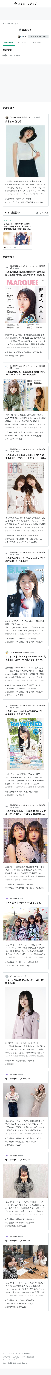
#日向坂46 (9, 199)
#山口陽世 (19, 355)
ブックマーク (8, 220)
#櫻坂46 (9, 352)
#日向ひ (40, 1138)
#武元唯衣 (18, 432)
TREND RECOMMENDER (19, 652)
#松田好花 (30, 888)
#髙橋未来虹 (38, 352)
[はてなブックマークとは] (19, 212)
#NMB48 (9, 436)
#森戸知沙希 (10, 542)
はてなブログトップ (10, 1359)
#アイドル (38, 202)
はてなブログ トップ (12, 24)
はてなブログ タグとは (11, 1357)
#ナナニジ (9, 439)
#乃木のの (31, 1138)
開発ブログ (30, 1357)
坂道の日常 (13, 898)
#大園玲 (17, 352)
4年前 (17, 268)
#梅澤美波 (19, 1142)
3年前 (38, 117)
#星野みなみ (10, 1303)
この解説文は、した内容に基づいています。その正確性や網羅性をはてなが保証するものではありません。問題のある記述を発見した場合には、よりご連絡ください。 (15, 56)
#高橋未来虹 (21, 1060)
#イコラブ (21, 542)
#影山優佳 (30, 884)
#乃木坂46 (9, 1138)
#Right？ (29, 965)
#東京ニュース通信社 (14, 695)
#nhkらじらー (21, 1145)
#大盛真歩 (37, 436)
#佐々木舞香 (32, 542)
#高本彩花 (9, 888)
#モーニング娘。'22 (34, 539)
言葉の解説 (8, 42)
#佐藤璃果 (30, 1222)
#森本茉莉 (20, 199)
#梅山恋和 (40, 642)
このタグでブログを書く (38, 36)
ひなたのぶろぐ (15, 976)
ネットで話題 (23, 42)
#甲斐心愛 (30, 642)
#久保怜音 (19, 642)
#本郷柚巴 (19, 436)
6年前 (24, 976)
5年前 (17, 708)
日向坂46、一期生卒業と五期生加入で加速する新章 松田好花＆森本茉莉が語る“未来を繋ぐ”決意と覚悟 (17, 226)
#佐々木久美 (21, 535)
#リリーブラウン (12, 202)
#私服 (28, 199)
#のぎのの (31, 1219)
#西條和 (18, 439)
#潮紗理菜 (20, 884)
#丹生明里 (19, 888)
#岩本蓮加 (9, 638)
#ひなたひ (9, 1222)
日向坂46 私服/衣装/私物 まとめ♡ (22, 117)
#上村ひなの (10, 792)
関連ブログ (37, 42)
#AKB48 (28, 436)
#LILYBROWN (27, 202)
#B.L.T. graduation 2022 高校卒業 (19, 685)
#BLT (38, 685)
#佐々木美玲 (33, 535)
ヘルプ (22, 1357)
